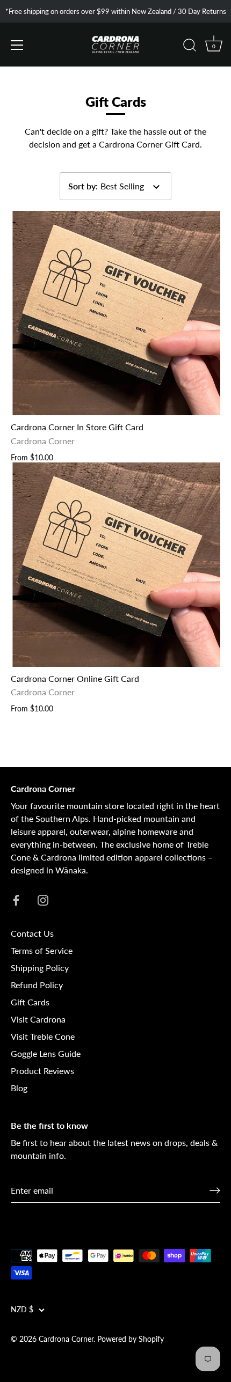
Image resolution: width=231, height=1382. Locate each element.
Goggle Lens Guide (46, 1053)
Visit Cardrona (38, 1019)
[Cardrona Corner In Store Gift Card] (115, 313)
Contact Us (32, 933)
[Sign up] (215, 1190)
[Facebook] (16, 899)
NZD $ (22, 1309)
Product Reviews (42, 1070)
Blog (19, 1088)
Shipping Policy (40, 967)
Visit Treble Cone (43, 1036)
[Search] (189, 46)
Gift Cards (30, 1002)
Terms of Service (42, 950)
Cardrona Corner (66, 1339)
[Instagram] (43, 899)
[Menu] (17, 45)
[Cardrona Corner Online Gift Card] (115, 564)
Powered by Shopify (130, 1339)
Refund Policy (37, 985)
